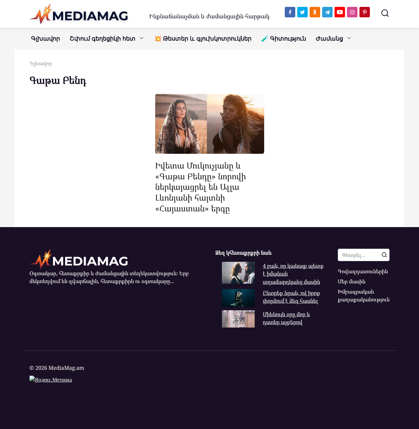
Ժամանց (329, 38)
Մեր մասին (351, 281)
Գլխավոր (45, 38)
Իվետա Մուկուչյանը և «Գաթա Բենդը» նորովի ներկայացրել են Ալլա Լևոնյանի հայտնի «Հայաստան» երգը (200, 186)
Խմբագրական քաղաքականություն (364, 295)
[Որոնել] (384, 255)
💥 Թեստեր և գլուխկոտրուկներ (202, 38)
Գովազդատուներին (363, 271)
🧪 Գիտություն (283, 38)
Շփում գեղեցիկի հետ (103, 38)
